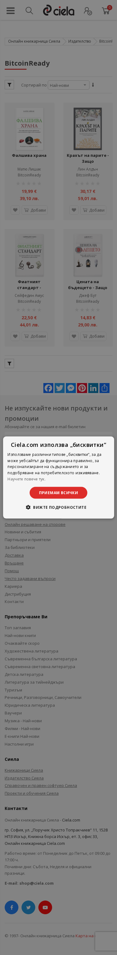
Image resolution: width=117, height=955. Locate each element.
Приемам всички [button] (58, 492)
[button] (58, 507)
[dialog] (58, 477)
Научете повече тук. (26, 479)
